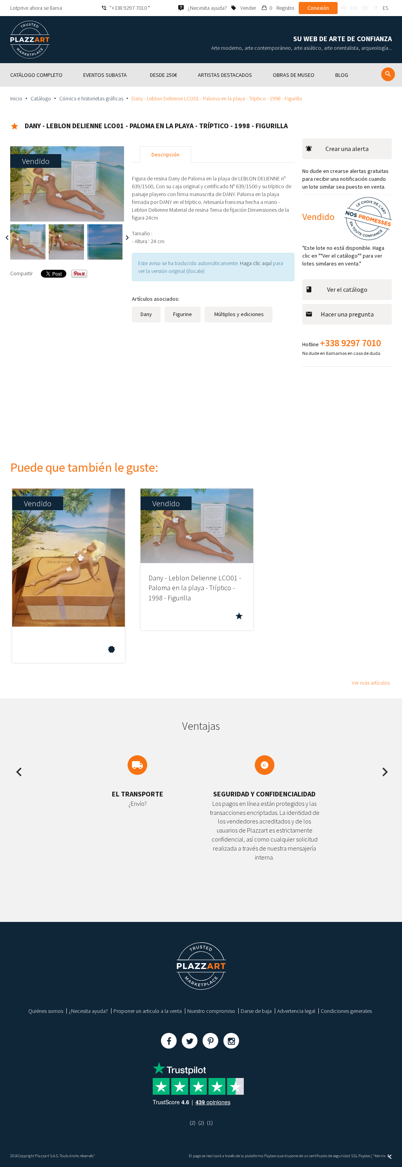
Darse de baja (256, 1010)
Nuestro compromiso (211, 1010)
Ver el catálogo (347, 289)
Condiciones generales (346, 1010)
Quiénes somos (45, 1010)
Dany (146, 314)
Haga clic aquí (256, 263)
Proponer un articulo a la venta (147, 1010)
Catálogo (41, 98)
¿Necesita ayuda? (88, 1010)
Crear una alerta (347, 149)
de (365, 7)
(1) (210, 1122)
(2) (193, 1122)
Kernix (380, 1155)
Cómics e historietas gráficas (91, 98)
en (354, 7)
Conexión (318, 7)
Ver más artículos (371, 682)
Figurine (182, 314)
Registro (285, 7)
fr (343, 7)
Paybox (364, 1155)
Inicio (16, 98)
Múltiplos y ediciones (238, 314)
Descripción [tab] (165, 154)
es (385, 7)
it (376, 7)
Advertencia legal (296, 1010)
